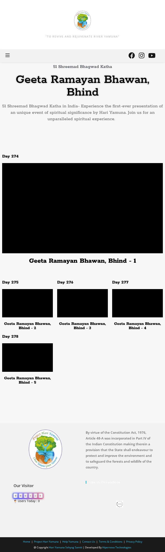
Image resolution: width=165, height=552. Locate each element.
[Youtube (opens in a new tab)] (152, 55)
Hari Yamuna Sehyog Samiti (65, 547)
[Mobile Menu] (7, 56)
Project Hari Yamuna (46, 541)
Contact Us (88, 541)
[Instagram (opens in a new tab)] (141, 55)
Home (26, 541)
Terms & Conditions (110, 541)
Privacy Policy (134, 541)
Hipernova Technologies (116, 547)
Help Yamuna (70, 541)
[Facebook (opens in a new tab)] (132, 55)
